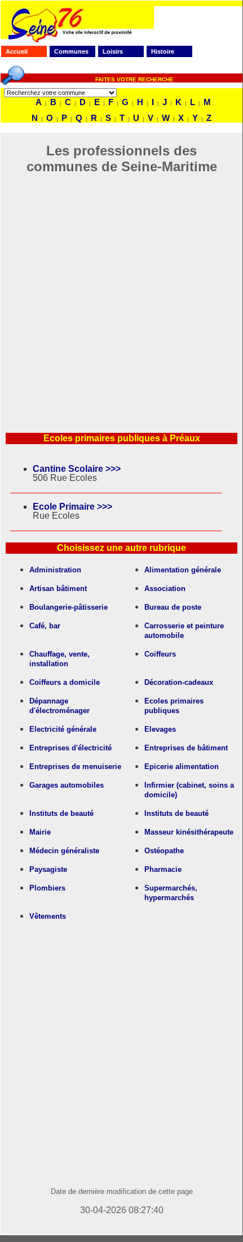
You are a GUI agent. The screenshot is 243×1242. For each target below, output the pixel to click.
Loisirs (113, 51)
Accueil (17, 51)
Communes (71, 51)
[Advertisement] (121, 296)
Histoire (162, 51)
